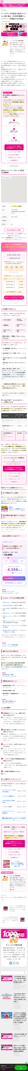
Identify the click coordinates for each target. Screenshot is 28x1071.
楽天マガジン (6, 602)
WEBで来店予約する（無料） (14, 230)
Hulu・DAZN (6, 608)
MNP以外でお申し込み (15, 258)
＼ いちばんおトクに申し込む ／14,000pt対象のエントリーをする (14, 468)
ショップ (4, 895)
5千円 (6, 561)
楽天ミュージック (7, 616)
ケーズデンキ (6, 897)
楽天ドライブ (6, 625)
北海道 (15, 897)
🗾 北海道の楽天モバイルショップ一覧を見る (14, 819)
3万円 (21, 561)
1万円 (14, 561)
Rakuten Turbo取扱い (21, 320)
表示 (17, 166)
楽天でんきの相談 (8, 330)
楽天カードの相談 (21, 330)
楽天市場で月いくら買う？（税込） (10, 552)
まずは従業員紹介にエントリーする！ (14, 578)
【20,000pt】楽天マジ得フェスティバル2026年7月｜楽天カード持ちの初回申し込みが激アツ (19, 997)
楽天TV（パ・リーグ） (9, 620)
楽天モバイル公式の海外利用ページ (15, 667)
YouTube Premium (8, 605)
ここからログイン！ (21, 1066)
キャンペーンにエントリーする (14, 297)
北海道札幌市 (20, 897)
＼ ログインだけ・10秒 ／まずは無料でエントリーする (14, 147)
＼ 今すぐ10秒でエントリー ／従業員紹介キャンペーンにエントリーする (14, 843)
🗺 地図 (24, 790)
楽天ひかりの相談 (21, 325)
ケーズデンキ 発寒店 (7, 806)
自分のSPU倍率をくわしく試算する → (14, 583)
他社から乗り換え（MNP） (15, 254)
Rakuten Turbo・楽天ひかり (10, 630)
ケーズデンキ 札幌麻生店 (8, 796)
